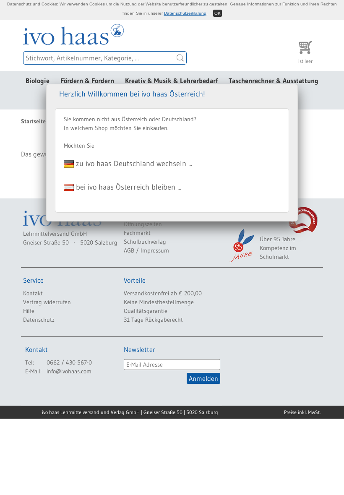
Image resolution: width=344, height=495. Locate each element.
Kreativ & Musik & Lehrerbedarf (171, 80)
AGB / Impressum (146, 250)
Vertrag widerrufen (47, 302)
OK (217, 13)
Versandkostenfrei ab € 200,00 (163, 293)
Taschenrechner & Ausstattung (273, 80)
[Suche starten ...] (180, 58)
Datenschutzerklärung (185, 13)
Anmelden (203, 378)
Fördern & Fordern (87, 80)
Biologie (38, 80)
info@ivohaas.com (69, 371)
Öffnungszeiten (143, 224)
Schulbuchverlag (145, 241)
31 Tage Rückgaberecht (153, 319)
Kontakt (33, 293)
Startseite (33, 121)
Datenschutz (39, 319)
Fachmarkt (137, 233)
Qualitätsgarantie (145, 311)
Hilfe (28, 311)
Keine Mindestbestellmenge (159, 302)
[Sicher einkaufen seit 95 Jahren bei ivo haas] (241, 245)
